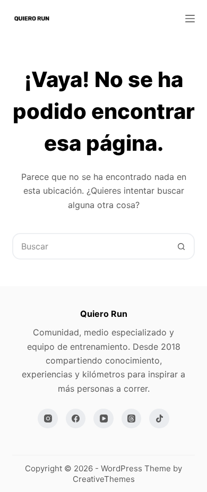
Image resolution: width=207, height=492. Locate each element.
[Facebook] (76, 419)
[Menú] (190, 18)
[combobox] (91, 246)
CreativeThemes (104, 479)
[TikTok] (159, 419)
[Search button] (181, 246)
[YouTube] (103, 419)
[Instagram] (48, 419)
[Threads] (132, 419)
